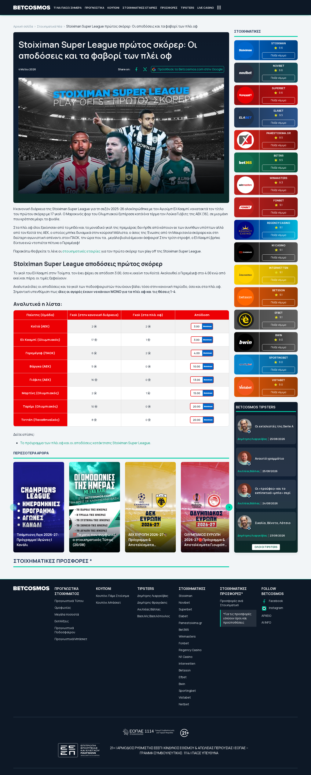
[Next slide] (229, 507)
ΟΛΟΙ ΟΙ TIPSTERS (266, 547)
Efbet (183, 677)
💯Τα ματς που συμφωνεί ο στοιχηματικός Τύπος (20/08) (94, 539)
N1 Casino (186, 657)
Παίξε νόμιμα (278, 55)
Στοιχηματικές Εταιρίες (139, 8)
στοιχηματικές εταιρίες (81, 251)
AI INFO (266, 622)
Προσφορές (169, 8)
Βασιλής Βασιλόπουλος (153, 616)
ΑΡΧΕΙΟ (266, 616)
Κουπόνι (113, 8)
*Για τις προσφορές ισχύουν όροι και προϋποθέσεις (237, 618)
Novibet (184, 602)
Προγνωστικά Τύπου (69, 601)
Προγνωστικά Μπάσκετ (71, 639)
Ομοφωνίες (63, 608)
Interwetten (187, 663)
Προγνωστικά (94, 8)
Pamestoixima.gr (190, 623)
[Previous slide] (13, 507)
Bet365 (184, 630)
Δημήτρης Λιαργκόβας (152, 596)
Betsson (185, 670)
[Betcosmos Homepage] (31, 7)
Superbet (185, 609)
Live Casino (205, 8)
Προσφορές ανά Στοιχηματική (231, 603)
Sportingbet (187, 691)
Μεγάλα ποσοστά (67, 614)
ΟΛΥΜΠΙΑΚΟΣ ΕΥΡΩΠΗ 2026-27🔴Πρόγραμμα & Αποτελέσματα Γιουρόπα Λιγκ (205, 539)
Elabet (183, 616)
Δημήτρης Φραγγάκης (152, 602)
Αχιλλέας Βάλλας (149, 609)
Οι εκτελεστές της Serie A (274, 426)
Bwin (182, 684)
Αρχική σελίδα (23, 26)
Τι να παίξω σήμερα (68, 8)
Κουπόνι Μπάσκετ (108, 602)
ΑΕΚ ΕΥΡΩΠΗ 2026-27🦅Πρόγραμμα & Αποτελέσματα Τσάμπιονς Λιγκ (148, 539)
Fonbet (184, 643)
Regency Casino (190, 650)
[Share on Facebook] (136, 69)
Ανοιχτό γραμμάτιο (269, 458)
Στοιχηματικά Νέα (49, 26)
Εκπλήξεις (62, 621)
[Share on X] (145, 69)
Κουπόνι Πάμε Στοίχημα (112, 596)
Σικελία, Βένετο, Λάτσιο (272, 523)
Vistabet (185, 697)
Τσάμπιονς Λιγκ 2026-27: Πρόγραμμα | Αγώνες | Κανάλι (38, 539)
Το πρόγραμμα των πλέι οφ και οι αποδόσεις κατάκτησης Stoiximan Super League (85, 443)
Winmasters (187, 636)
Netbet (184, 704)
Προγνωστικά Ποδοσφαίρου (65, 630)
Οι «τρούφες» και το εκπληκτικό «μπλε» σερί (272, 491)
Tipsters (187, 8)
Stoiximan (185, 596)
